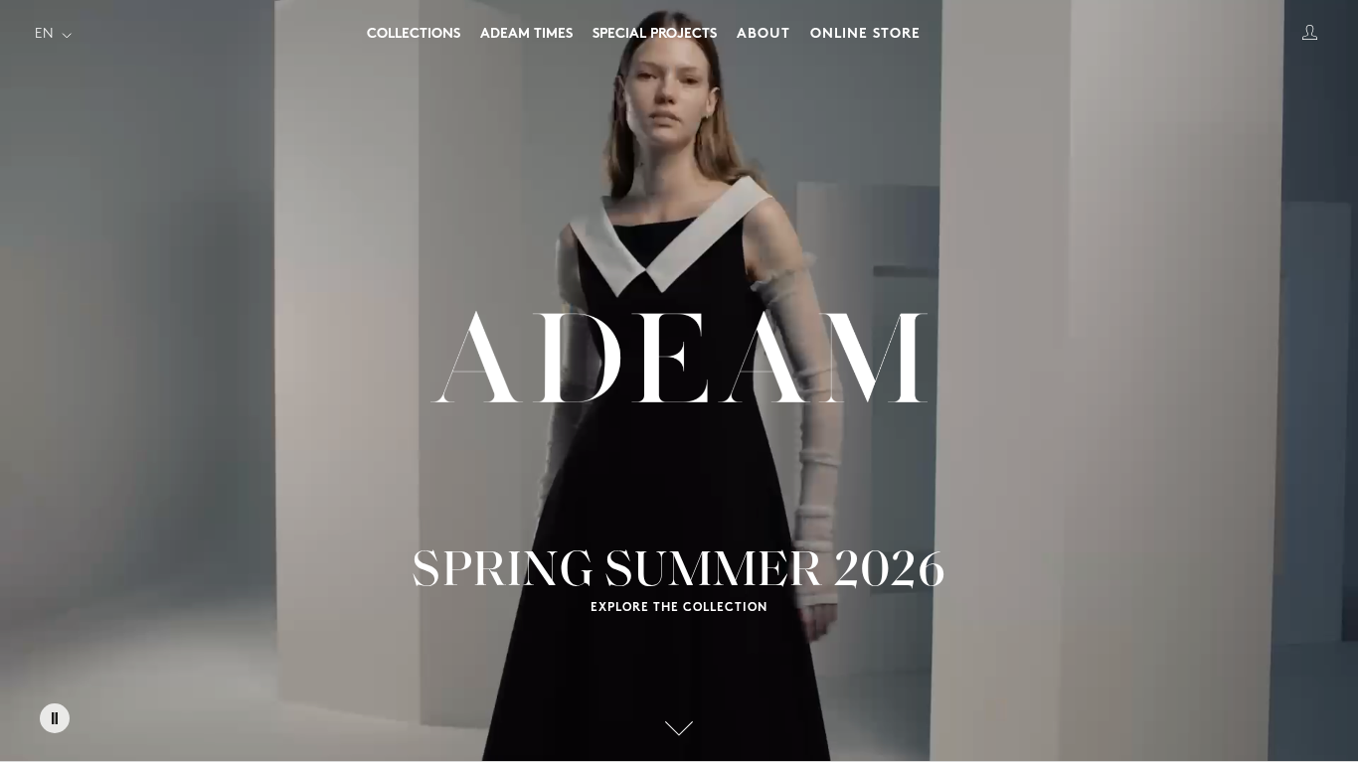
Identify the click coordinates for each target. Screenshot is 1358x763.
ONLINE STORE (865, 34)
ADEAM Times (526, 34)
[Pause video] (55, 718)
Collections (413, 34)
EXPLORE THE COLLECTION (679, 608)
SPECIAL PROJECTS (655, 34)
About (763, 34)
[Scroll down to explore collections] (679, 728)
